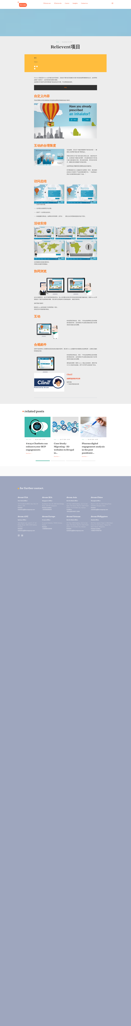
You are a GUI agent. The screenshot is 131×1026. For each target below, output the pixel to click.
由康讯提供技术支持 (73, 378)
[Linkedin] (22, 535)
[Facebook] (19, 535)
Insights (75, 3)
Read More (28, 453)
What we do (57, 3)
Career (67, 3)
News (57, 42)
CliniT (69, 374)
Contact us (84, 3)
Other (30, 439)
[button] (43, 460)
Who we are (47, 3)
